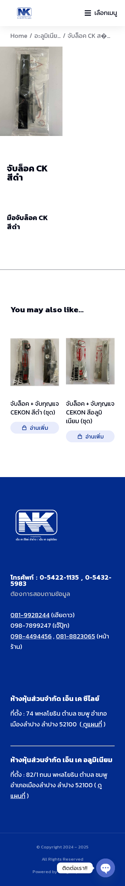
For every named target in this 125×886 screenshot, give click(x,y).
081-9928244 (30, 615)
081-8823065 (75, 636)
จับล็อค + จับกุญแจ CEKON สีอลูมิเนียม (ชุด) (90, 411)
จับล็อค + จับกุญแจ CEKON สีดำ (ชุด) (34, 407)
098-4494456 (31, 636)
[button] (101, 13)
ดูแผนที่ (92, 724)
